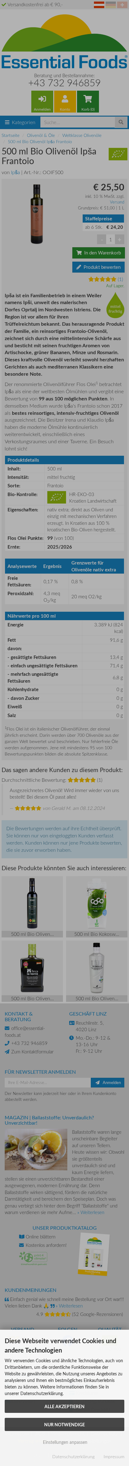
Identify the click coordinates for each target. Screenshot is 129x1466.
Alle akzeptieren (64, 1406)
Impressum (114, 1456)
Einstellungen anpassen (64, 1442)
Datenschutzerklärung (73, 1456)
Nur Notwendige (64, 1424)
